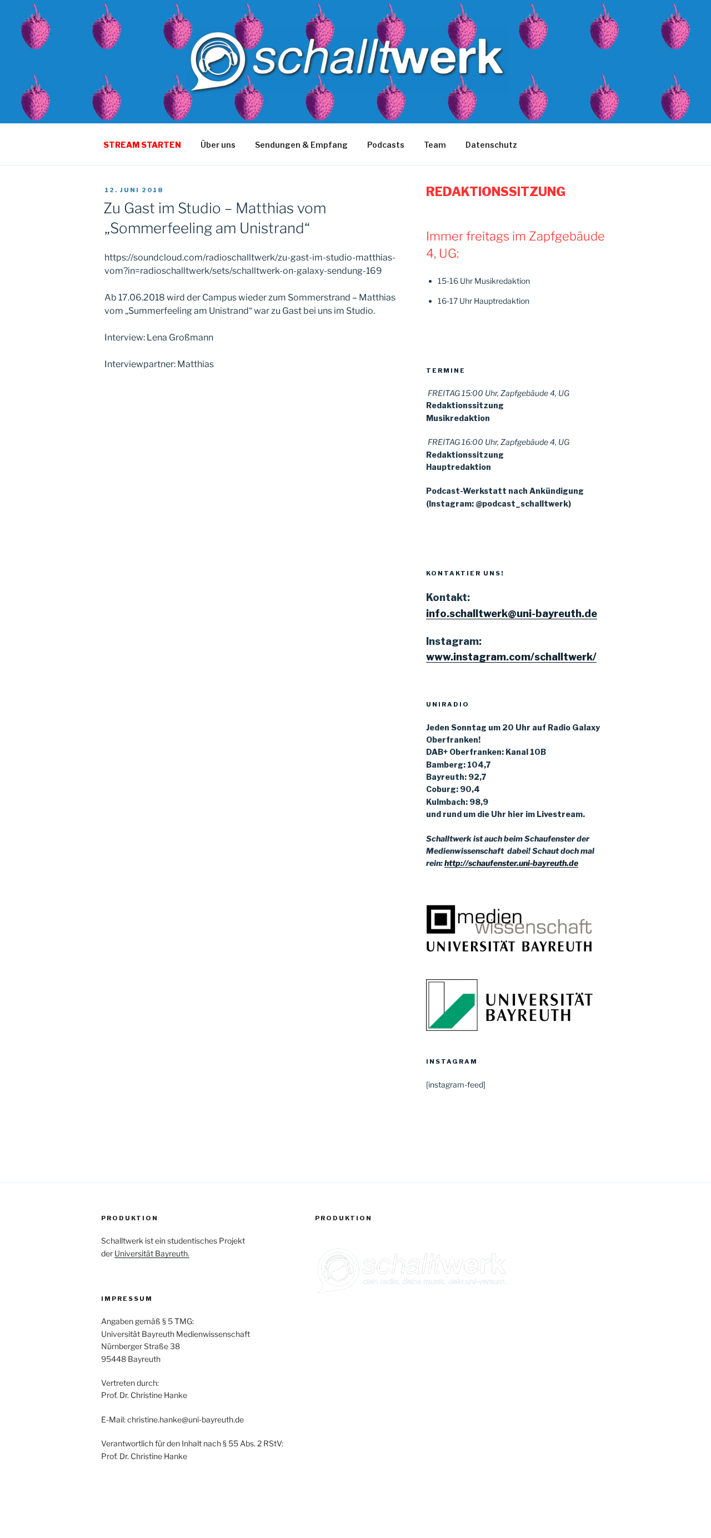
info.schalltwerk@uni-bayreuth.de (511, 613)
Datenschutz (491, 144)
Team (435, 144)
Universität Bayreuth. (151, 1253)
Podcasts (385, 144)
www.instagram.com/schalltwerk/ (511, 657)
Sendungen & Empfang (301, 144)
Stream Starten (142, 144)
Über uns (218, 144)
